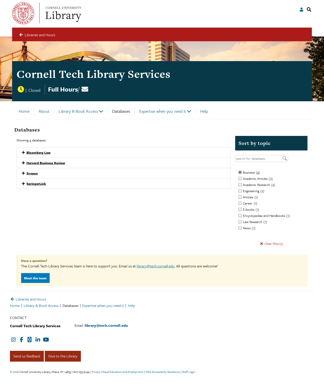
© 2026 (14, 372)
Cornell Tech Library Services (93, 74)
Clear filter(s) (273, 243)
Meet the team (35, 278)
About (44, 111)
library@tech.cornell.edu (156, 266)
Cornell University (23, 13)
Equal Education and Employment (122, 372)
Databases (121, 111)
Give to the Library (62, 356)
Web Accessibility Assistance (162, 372)
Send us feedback (26, 356)
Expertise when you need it (162, 111)
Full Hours (63, 89)
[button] (124, 152)
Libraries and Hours (30, 299)
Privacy (96, 372)
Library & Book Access (78, 111)
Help (204, 111)
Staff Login (188, 372)
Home (24, 111)
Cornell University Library (62, 13)
